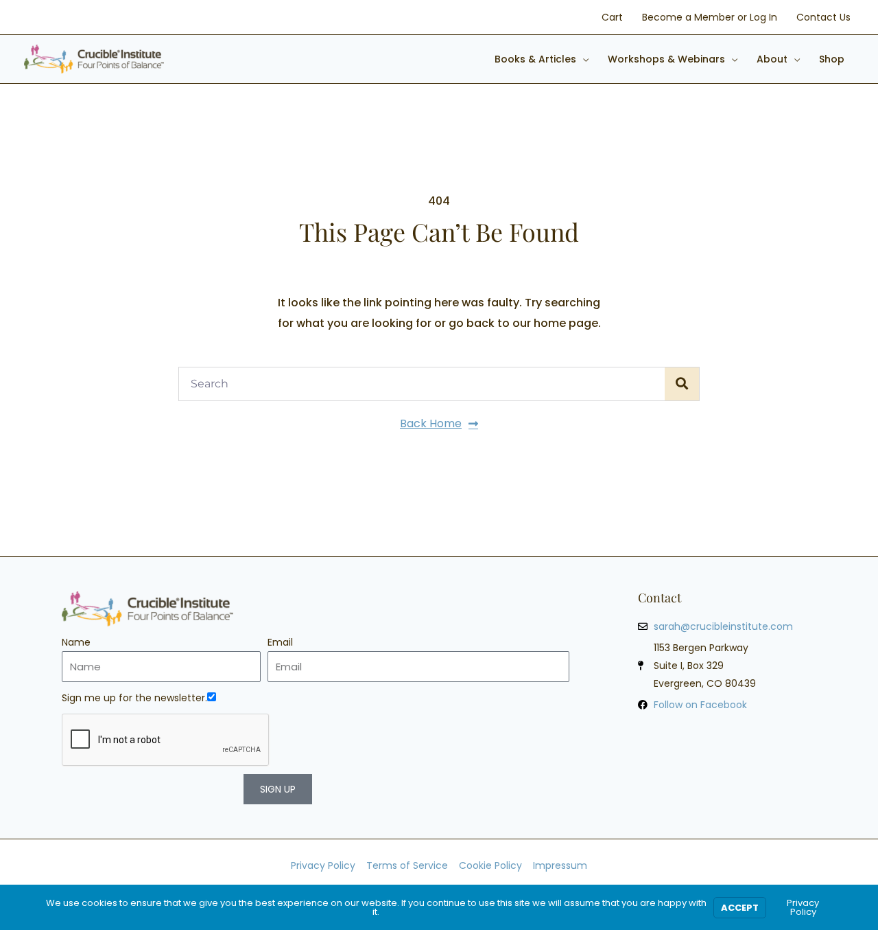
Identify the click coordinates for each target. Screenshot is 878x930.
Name (76, 642)
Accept (740, 907)
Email (280, 642)
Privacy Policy (803, 907)
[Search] (682, 383)
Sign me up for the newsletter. (134, 698)
